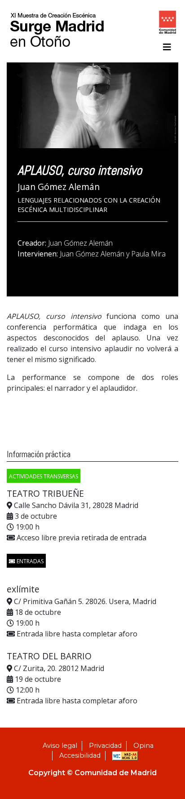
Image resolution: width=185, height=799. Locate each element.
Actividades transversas (43, 476)
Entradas (29, 561)
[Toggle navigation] (167, 47)
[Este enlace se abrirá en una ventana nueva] (167, 24)
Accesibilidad (80, 755)
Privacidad (105, 746)
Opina (143, 746)
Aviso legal (60, 746)
